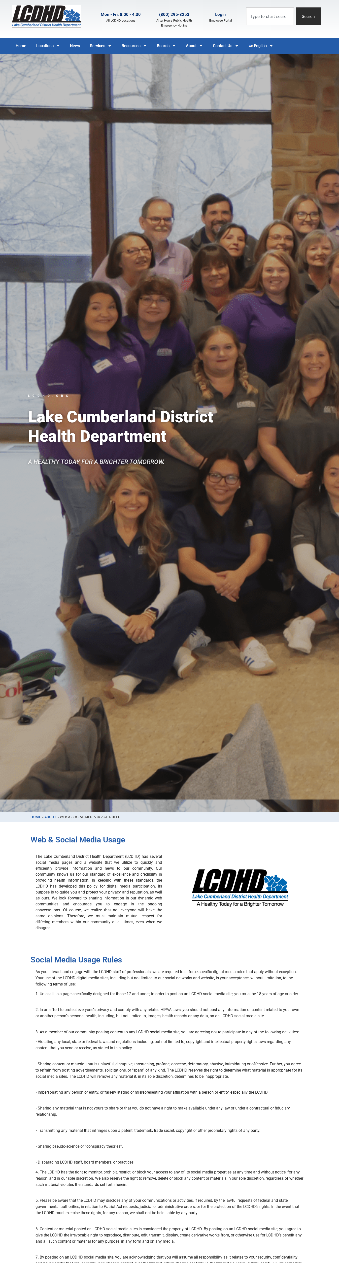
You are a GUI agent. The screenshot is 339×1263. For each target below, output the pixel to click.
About (191, 45)
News (75, 45)
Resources (131, 45)
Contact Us (222, 45)
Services (97, 45)
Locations (45, 45)
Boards (163, 45)
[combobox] (270, 16)
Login (220, 14)
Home (21, 45)
